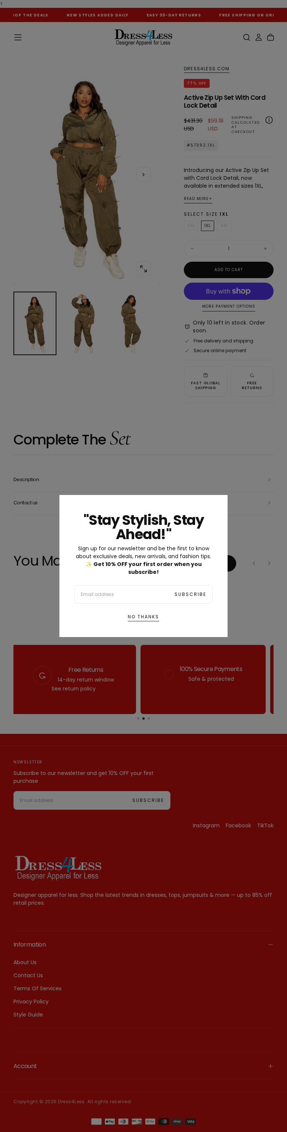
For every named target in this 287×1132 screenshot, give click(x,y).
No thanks (143, 616)
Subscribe (190, 594)
